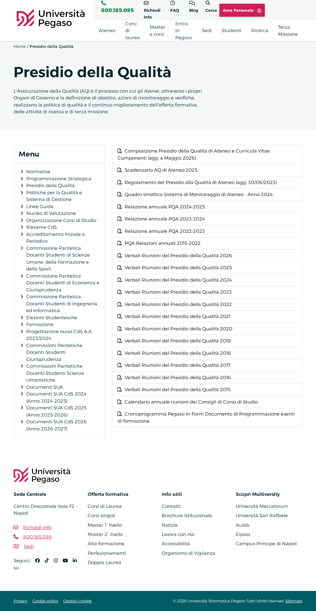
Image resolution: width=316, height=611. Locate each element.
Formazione (39, 324)
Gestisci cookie (77, 600)
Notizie (170, 525)
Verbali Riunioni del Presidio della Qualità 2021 (178, 316)
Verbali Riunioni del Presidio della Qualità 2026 (178, 255)
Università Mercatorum (262, 506)
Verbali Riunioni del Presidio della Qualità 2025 (178, 267)
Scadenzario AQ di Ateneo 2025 (161, 170)
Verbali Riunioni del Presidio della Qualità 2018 (178, 353)
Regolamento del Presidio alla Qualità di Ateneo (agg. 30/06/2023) (201, 182)
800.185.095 (117, 10)
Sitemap (293, 600)
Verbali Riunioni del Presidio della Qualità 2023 (178, 292)
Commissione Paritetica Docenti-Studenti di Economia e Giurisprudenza (62, 283)
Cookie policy (45, 600)
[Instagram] (58, 566)
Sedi (29, 546)
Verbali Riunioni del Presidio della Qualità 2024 (178, 280)
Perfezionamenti (107, 553)
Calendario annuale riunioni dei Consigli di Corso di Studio (191, 402)
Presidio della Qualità (50, 185)
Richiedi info (37, 527)
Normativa (38, 171)
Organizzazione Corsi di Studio (61, 220)
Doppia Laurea (104, 562)
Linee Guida (39, 206)
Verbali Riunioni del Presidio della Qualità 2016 (178, 377)
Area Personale (239, 10)
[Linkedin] (77, 566)
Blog (193, 10)
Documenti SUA (44, 387)
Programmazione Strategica (58, 179)
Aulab (242, 525)
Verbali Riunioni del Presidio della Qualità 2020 (178, 329)
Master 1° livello (105, 525)
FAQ (174, 10)
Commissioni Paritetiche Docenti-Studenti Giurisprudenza (54, 352)
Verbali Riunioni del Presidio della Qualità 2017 (177, 365)
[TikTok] (49, 566)
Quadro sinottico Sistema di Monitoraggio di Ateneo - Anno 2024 (199, 194)
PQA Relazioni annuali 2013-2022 (163, 243)
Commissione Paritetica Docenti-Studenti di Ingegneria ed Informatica (61, 303)
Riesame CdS (41, 227)
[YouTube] (68, 566)
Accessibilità (176, 543)
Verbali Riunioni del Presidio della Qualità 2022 (178, 304)
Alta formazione (106, 543)
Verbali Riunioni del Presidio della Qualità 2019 (178, 341)
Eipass (243, 534)
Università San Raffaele (262, 515)
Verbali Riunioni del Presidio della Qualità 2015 (178, 389)
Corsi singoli (101, 515)
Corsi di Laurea (105, 506)
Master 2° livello (105, 534)
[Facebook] (40, 566)
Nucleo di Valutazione (51, 213)
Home (20, 46)
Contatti (171, 506)
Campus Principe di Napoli (266, 543)
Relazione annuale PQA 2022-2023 (165, 231)
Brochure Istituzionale (187, 515)
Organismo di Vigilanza (188, 553)
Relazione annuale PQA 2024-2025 (165, 207)
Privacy (20, 600)
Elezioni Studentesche (51, 317)
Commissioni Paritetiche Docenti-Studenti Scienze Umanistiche (55, 373)
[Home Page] (51, 18)
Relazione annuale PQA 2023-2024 (165, 219)
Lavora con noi (178, 534)
